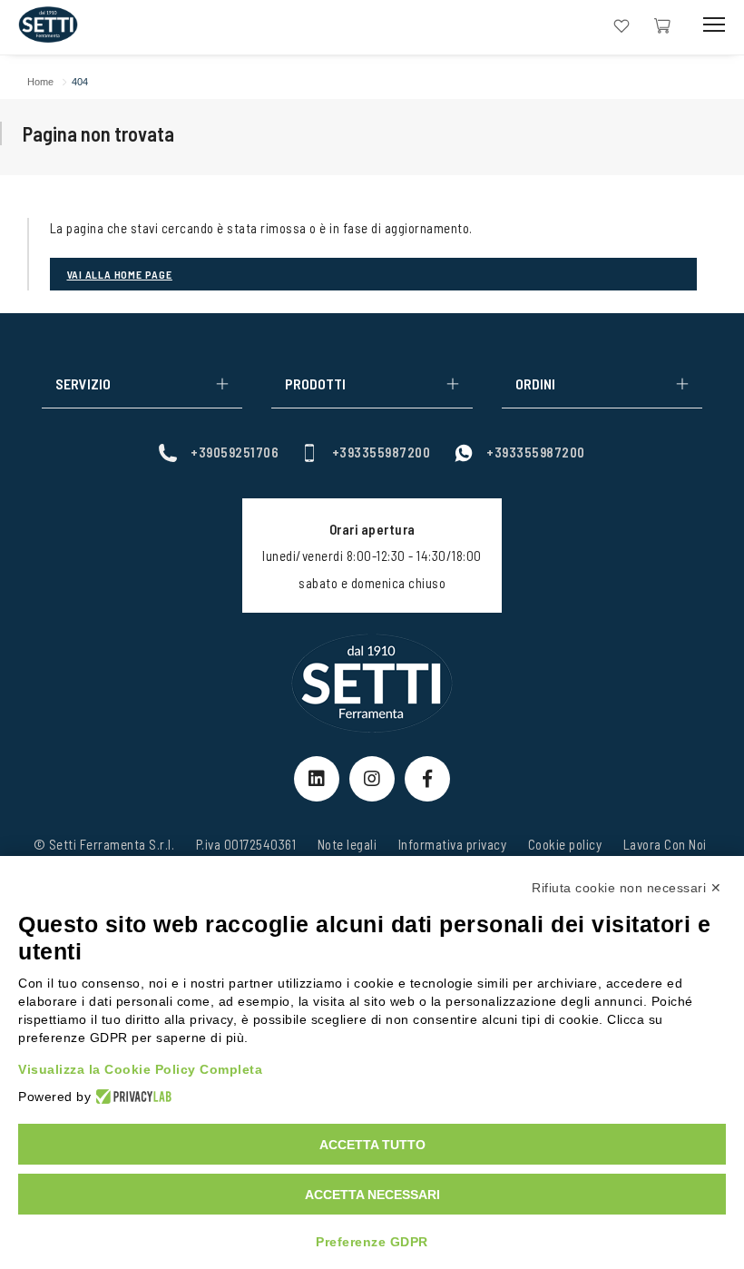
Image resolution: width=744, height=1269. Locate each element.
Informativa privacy (452, 844)
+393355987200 (381, 452)
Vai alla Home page (119, 274)
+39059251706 (235, 452)
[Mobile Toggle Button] (714, 25)
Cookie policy (565, 844)
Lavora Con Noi (665, 844)
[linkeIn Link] (316, 779)
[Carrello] (662, 24)
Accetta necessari (372, 1194)
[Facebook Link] (427, 779)
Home (40, 81)
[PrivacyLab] (131, 1096)
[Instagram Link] (372, 779)
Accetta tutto (372, 1144)
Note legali (347, 844)
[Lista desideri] (621, 24)
